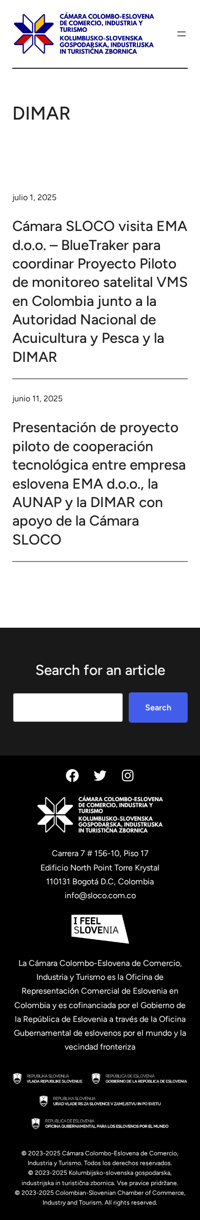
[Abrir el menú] (181, 34)
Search (158, 707)
